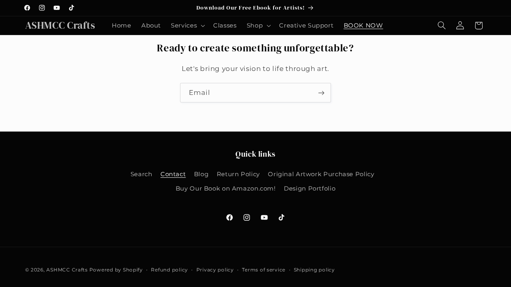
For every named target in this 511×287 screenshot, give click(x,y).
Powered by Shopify (116, 270)
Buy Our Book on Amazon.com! (226, 188)
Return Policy (238, 174)
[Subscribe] (321, 92)
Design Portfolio (309, 188)
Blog (201, 174)
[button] (187, 25)
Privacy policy (215, 270)
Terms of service (263, 270)
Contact (173, 174)
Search (142, 174)
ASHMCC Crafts (67, 270)
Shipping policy (314, 270)
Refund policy (169, 270)
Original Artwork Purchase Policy (321, 174)
